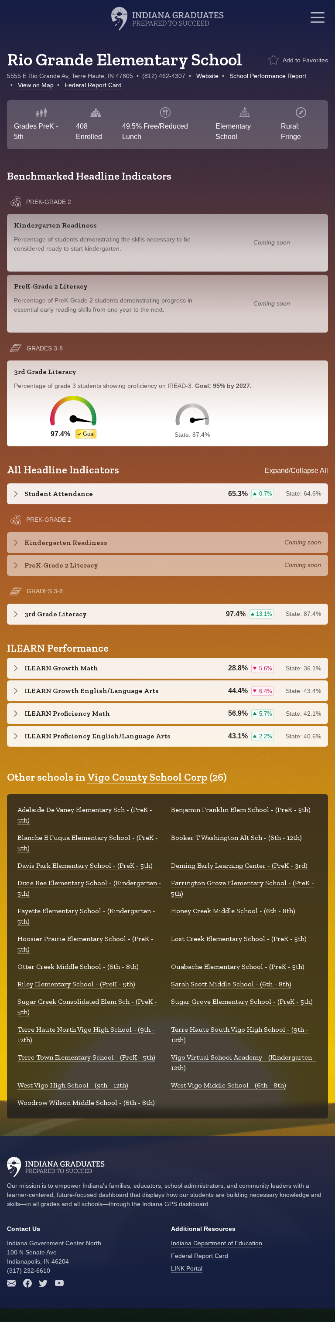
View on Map (36, 85)
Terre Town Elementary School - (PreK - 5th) (86, 1057)
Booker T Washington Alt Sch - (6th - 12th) (236, 837)
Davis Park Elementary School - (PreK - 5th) (85, 865)
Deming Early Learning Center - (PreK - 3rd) (239, 865)
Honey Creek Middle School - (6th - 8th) (233, 911)
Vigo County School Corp (147, 777)
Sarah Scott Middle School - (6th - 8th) (231, 984)
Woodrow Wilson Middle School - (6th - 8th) (86, 1102)
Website (207, 75)
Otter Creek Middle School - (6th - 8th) (78, 966)
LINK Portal (186, 1268)
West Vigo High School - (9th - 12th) (72, 1085)
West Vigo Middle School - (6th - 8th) (228, 1085)
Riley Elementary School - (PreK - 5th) (76, 984)
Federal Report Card (93, 85)
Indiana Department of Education (216, 1243)
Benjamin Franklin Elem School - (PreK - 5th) (241, 809)
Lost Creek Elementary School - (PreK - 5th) (239, 939)
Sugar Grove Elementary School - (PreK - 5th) (242, 1001)
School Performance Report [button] (267, 75)
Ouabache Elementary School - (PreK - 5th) (237, 966)
